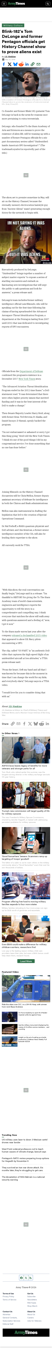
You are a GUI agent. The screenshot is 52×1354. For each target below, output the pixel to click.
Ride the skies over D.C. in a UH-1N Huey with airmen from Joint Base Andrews (24, 1005)
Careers (30, 1317)
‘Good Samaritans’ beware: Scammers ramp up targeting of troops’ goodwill (24, 858)
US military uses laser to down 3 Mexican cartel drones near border (24, 1141)
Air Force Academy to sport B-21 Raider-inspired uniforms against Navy (33, 1013)
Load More (26, 961)
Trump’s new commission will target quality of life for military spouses (25, 812)
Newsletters (32, 1299)
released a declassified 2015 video (29, 635)
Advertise (6, 1314)
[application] (26, 988)
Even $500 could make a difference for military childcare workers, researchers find (24, 946)
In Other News (10, 733)
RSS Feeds (31, 1302)
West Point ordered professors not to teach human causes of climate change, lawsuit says (24, 1150)
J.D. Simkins (10, 56)
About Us (31, 1314)
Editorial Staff (8, 1324)
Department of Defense (31, 371)
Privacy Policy (8, 1296)
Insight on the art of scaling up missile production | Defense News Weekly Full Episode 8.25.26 (32, 1039)
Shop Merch (32, 1306)
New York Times (27, 378)
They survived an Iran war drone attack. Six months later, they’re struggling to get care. (22, 1169)
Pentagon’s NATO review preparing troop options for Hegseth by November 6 (25, 1159)
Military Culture (13, 25)
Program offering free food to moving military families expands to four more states (24, 903)
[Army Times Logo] (16, 3)
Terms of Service (9, 1299)
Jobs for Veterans (34, 1320)
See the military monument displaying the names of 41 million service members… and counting (33, 1027)
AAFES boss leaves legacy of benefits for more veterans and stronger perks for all (24, 767)
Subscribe (31, 1296)
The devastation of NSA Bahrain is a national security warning (23, 1178)
